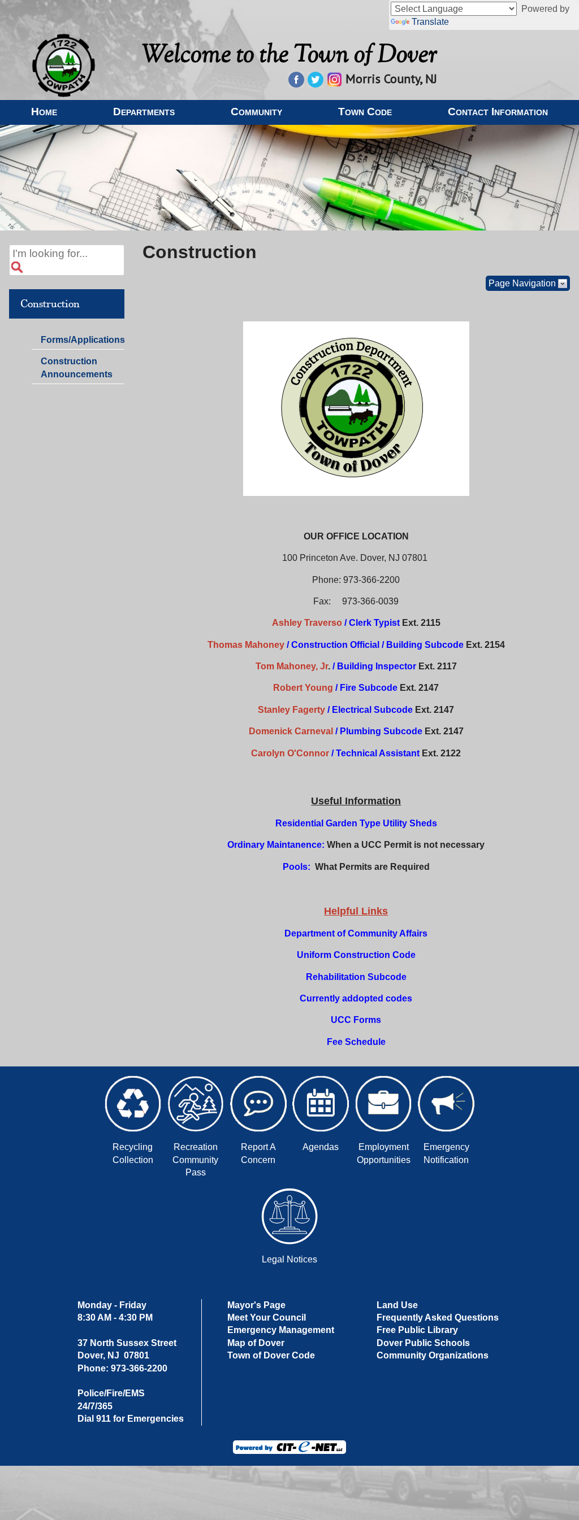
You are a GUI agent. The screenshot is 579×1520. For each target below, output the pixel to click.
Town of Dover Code (271, 1355)
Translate (430, 22)
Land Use (397, 1305)
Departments (144, 111)
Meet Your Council (266, 1317)
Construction (50, 304)
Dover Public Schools (423, 1343)
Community (256, 111)
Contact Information (498, 111)
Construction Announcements (77, 367)
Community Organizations (433, 1355)
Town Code (365, 111)
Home (44, 111)
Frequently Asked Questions (438, 1317)
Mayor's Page (256, 1305)
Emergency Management (280, 1330)
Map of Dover (255, 1343)
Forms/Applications (82, 341)
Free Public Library (417, 1330)
